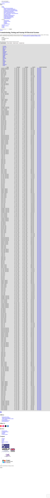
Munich (4, 57)
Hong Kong (5, 51)
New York (4, 58)
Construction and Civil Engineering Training (11, 10)
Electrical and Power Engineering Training (10, 9)
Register (3, 27)
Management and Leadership (8, 8)
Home (3, 6)
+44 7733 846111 (4, 419)
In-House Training (5, 434)
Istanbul (4, 53)
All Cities (4, 46)
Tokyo (4, 63)
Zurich (4, 65)
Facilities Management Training (9, 16)
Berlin (4, 49)
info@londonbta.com (5, 421)
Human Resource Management (8, 11)
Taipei (4, 62)
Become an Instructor (5, 25)
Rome (4, 60)
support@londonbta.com (6, 420)
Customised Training (7, 21)
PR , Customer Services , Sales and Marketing (11, 13)
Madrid (4, 55)
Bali (3, 47)
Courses (3, 7)
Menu (1, 4)
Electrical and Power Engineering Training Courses (31, 35)
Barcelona (4, 48)
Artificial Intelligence (7, 18)
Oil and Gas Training (7, 14)
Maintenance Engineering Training (9, 15)
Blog (2, 442)
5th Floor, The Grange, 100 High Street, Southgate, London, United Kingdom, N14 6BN (7, 417)
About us (3, 24)
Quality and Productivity (7, 17)
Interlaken (4, 52)
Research (5, 22)
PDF (38, 68)
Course (3, 440)
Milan (4, 56)
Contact (3, 26)
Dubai (4, 50)
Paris (3, 59)
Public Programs (6, 20)
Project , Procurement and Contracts (9, 12)
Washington (5, 64)
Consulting (3, 432)
